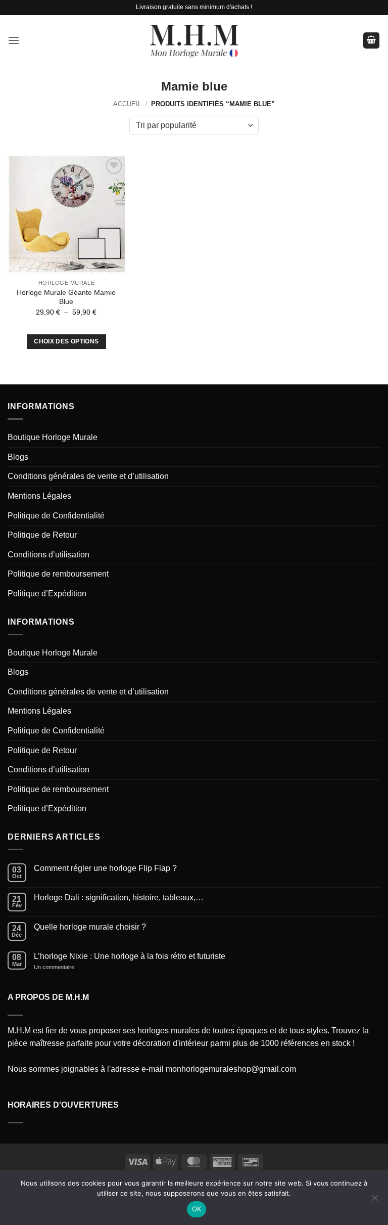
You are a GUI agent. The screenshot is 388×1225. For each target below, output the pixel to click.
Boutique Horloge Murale (53, 437)
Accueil (127, 104)
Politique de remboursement (58, 574)
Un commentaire (64, 967)
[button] (14, 40)
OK (197, 1209)
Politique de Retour (42, 535)
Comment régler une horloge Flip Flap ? (105, 868)
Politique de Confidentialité (56, 515)
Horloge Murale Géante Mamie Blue (66, 297)
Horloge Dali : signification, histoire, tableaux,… (119, 897)
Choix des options (66, 341)
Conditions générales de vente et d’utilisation (88, 476)
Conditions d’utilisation (48, 554)
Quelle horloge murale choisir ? (90, 927)
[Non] (374, 1201)
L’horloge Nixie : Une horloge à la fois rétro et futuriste (129, 956)
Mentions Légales (39, 496)
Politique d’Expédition (47, 593)
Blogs (18, 457)
